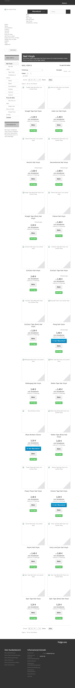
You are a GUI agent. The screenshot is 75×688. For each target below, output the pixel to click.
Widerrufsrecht (31, 661)
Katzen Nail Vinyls (33, 547)
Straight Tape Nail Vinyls (33, 111)
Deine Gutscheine (10, 665)
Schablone (15, 131)
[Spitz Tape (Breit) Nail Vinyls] (59, 585)
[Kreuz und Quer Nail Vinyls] (59, 533)
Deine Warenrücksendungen (12, 655)
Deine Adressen (9, 660)
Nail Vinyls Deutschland (11, 133)
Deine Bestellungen (10, 653)
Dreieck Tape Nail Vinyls (59, 491)
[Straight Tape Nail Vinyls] (33, 97)
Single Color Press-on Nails (12, 37)
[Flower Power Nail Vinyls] (33, 477)
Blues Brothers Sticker (33, 435)
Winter (6, 26)
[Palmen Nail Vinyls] (59, 202)
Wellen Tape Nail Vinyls (59, 383)
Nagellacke (7, 44)
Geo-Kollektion (8, 28)
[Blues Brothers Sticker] (33, 420)
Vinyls (6, 131)
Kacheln (65, 71)
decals (11, 135)
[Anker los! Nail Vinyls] (59, 97)
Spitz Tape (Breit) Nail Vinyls (59, 599)
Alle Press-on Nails (10, 36)
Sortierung (25, 70)
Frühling (7, 29)
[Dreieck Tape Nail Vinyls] (59, 477)
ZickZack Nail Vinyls (33, 270)
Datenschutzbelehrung (33, 667)
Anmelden (7, 0)
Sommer (7, 32)
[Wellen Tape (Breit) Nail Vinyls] (59, 420)
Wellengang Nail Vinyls (33, 383)
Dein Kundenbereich (13, 650)
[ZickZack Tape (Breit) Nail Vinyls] (33, 310)
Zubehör (7, 41)
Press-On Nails (9, 34)
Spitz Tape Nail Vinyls (33, 599)
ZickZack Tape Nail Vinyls (59, 270)
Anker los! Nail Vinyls (59, 111)
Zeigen (24, 73)
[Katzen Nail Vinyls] (33, 533)
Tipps (6, 42)
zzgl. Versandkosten (33, 119)
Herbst (6, 24)
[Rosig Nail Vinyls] (59, 310)
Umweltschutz (31, 674)
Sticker (10, 131)
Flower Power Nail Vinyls (33, 491)
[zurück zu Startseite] (6, 50)
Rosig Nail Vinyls (59, 324)
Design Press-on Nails (10, 39)
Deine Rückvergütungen (11, 657)
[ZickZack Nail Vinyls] (33, 256)
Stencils (7, 135)
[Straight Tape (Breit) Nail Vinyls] (33, 202)
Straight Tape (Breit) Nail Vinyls (33, 217)
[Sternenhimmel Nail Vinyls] (59, 148)
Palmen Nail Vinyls (58, 216)
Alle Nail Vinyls (30, 19)
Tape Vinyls (29, 21)
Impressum (30, 653)
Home (27, 16)
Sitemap (29, 676)
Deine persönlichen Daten (12, 662)
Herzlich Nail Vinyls (33, 162)
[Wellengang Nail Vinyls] (33, 369)
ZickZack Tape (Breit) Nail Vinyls (33, 325)
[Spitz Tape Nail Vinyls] (33, 585)
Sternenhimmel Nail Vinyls (59, 162)
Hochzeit (7, 31)
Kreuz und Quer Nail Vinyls (59, 547)
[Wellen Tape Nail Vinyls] (59, 369)
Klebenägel (10, 136)
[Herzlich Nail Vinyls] (33, 148)
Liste (69, 71)
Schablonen (14, 130)
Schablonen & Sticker (32, 23)
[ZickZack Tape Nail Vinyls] (59, 256)
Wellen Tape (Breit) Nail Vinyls (59, 436)
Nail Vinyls (29, 18)
